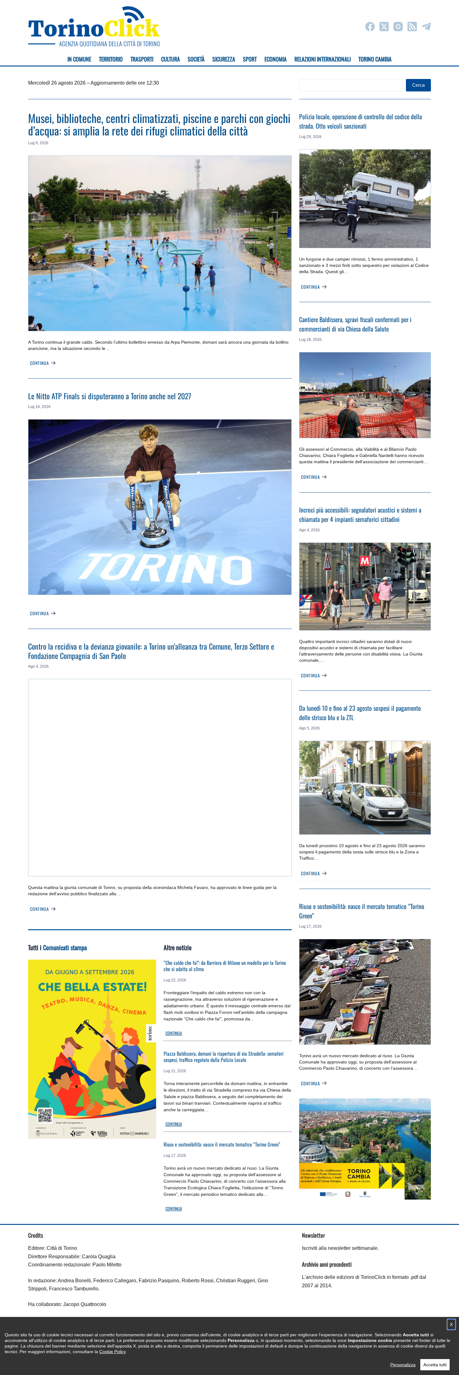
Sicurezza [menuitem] (223, 59)
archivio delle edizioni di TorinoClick (346, 1277)
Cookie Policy (112, 1351)
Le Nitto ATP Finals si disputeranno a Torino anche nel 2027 (109, 395)
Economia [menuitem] (275, 59)
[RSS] (412, 26)
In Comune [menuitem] (79, 59)
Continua (39, 363)
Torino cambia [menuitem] (375, 59)
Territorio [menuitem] (111, 59)
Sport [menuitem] (250, 59)
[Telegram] (426, 26)
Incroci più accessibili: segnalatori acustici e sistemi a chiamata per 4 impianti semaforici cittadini (360, 514)
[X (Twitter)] (384, 26)
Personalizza (403, 1364)
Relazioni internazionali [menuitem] (322, 59)
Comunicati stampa (65, 947)
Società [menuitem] (196, 59)
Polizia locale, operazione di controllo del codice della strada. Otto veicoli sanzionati (360, 121)
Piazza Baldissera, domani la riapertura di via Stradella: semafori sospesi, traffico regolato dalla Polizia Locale (224, 1056)
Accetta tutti (435, 1364)
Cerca (418, 85)
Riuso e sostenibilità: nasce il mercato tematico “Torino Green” (222, 1144)
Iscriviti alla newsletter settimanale (340, 1248)
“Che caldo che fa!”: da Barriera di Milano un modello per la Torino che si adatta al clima (225, 966)
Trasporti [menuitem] (142, 59)
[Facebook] (370, 26)
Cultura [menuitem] (170, 59)
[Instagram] (398, 26)
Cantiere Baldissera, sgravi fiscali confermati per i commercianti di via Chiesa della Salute (355, 324)
